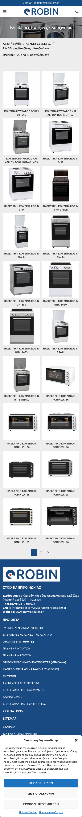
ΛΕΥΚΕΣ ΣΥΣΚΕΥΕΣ (38, 43)
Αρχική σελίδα (12, 43)
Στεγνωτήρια (13, 710)
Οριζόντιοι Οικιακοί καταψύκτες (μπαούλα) (34, 662)
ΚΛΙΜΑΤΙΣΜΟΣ (12, 696)
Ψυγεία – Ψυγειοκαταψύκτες (23, 627)
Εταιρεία (9, 726)
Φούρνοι (9, 676)
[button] (76, 740)
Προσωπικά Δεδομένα (51, 812)
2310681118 (30, 3)
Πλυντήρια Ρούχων (17, 655)
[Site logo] (41, 11)
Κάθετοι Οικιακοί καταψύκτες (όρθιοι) (31, 669)
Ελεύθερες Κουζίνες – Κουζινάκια (27, 634)
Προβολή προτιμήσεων (41, 804)
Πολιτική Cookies (28, 812)
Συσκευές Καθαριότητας (21, 683)
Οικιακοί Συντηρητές (18, 641)
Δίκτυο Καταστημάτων (20, 733)
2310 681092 (27, 603)
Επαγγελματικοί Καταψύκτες (24, 689)
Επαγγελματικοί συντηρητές (24, 703)
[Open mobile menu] (5, 11)
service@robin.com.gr (51, 607)
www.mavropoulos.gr (30, 611)
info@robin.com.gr (48, 3)
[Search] (77, 11)
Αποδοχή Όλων (41, 783)
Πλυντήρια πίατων (16, 648)
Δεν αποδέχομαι (41, 793)
